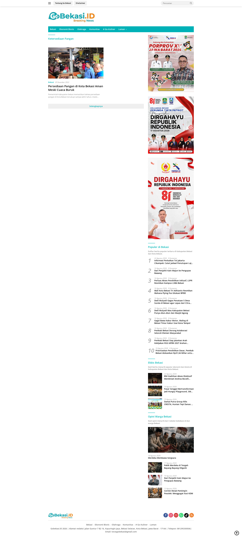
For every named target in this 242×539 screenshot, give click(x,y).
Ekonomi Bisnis (66, 29)
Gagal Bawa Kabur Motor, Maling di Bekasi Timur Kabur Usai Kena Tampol (172, 321)
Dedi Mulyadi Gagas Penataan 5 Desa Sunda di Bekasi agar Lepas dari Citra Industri (172, 301)
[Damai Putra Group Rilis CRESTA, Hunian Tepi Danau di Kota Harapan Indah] (155, 403)
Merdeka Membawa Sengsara (162, 458)
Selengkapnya (96, 106)
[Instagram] (171, 515)
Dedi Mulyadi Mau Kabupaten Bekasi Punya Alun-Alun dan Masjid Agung (171, 311)
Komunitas (94, 29)
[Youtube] (176, 515)
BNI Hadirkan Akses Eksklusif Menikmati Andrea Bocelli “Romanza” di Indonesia (178, 377)
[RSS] (191, 515)
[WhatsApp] (181, 515)
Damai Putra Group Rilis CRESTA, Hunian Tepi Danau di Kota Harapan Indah (178, 402)
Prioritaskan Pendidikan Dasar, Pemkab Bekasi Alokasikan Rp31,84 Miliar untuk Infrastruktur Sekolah (175, 351)
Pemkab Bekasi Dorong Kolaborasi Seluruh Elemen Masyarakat (170, 331)
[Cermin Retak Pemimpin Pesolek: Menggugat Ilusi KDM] (155, 493)
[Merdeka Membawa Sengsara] (171, 440)
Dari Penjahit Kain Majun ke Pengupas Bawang (172, 271)
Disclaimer (80, 3)
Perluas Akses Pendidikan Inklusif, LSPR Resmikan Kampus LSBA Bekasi (173, 281)
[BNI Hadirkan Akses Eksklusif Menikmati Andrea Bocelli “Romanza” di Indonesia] (155, 378)
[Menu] (50, 3)
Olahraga (81, 29)
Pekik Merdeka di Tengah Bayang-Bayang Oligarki (176, 466)
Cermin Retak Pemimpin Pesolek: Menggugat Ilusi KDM (178, 492)
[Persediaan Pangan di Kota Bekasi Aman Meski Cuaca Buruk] (75, 63)
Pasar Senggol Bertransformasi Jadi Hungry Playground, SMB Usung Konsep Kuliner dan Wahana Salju (179, 390)
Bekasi (53, 29)
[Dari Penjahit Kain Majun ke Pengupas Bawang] (155, 480)
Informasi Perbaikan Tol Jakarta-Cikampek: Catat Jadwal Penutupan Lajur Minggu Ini (173, 261)
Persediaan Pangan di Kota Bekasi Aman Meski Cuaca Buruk (75, 88)
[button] (191, 3)
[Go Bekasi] (72, 16)
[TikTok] (186, 515)
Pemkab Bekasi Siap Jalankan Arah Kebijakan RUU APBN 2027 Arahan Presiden (170, 341)
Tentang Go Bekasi (63, 3)
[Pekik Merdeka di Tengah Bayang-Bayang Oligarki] (155, 467)
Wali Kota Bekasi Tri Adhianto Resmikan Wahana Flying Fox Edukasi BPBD (173, 291)
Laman (121, 29)
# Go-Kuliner (109, 29)
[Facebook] (165, 515)
